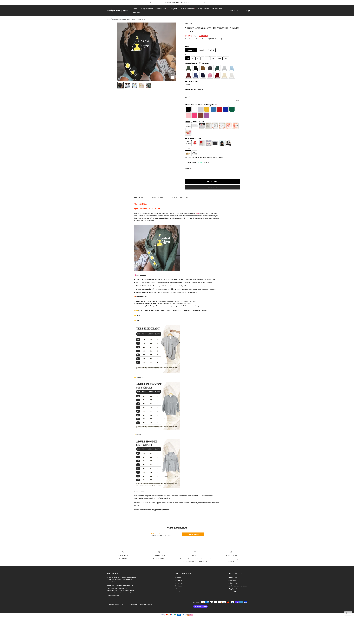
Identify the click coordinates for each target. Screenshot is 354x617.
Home (135, 9)
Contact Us (179, 580)
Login (239, 10)
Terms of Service (234, 592)
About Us (178, 577)
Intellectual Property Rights (238, 586)
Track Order (136, 12)
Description (138, 197)
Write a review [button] (193, 534)
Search (232, 10)
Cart (246, 10)
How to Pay (178, 583)
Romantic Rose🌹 (162, 9)
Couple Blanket (203, 9)
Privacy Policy (233, 577)
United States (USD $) (114, 604)
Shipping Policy (234, 589)
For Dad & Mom (217, 9)
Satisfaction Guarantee (179, 197)
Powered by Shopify (146, 604)
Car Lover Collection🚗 (187, 9)
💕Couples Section (146, 9)
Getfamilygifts (191, 23)
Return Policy (233, 580)
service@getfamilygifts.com (197, 561)
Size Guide (178, 586)
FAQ (176, 589)
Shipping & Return (156, 197)
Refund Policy (233, 583)
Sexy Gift (174, 9)
